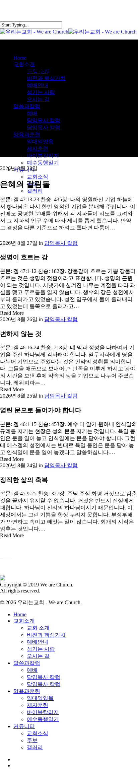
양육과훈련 (26, 691)
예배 (32, 670)
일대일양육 (40, 698)
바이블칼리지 (43, 712)
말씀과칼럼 (26, 663)
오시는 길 (38, 656)
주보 (32, 740)
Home (19, 614)
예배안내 (37, 642)
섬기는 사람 (41, 649)
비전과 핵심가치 (46, 635)
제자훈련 (37, 705)
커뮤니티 (24, 726)
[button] (6, 554)
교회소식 (37, 733)
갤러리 (35, 747)
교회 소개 (38, 628)
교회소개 (24, 621)
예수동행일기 (43, 719)
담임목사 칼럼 (61, 243)
